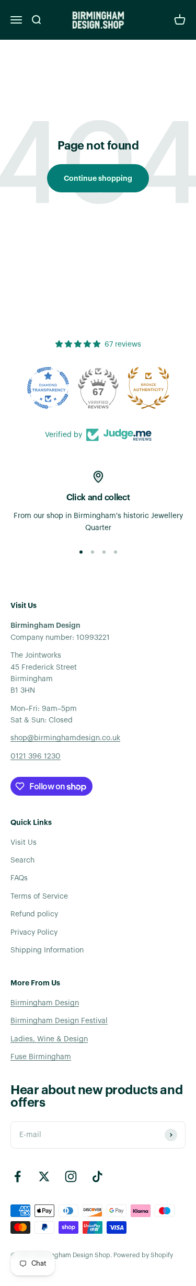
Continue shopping (98, 178)
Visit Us (23, 842)
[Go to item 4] (115, 552)
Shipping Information (47, 950)
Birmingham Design (44, 1003)
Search (22, 860)
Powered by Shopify (143, 1255)
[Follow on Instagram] (71, 1176)
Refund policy (34, 914)
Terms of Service (39, 896)
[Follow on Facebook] (17, 1176)
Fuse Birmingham (40, 1057)
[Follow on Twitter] (44, 1176)
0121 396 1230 (35, 756)
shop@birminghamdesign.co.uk (65, 738)
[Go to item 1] (81, 552)
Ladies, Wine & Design (49, 1039)
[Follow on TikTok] (97, 1176)
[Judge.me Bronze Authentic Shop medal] (148, 388)
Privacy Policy (33, 932)
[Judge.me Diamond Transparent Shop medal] (48, 388)
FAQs (19, 878)
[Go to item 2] (92, 552)
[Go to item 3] (104, 552)
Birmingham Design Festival (59, 1021)
